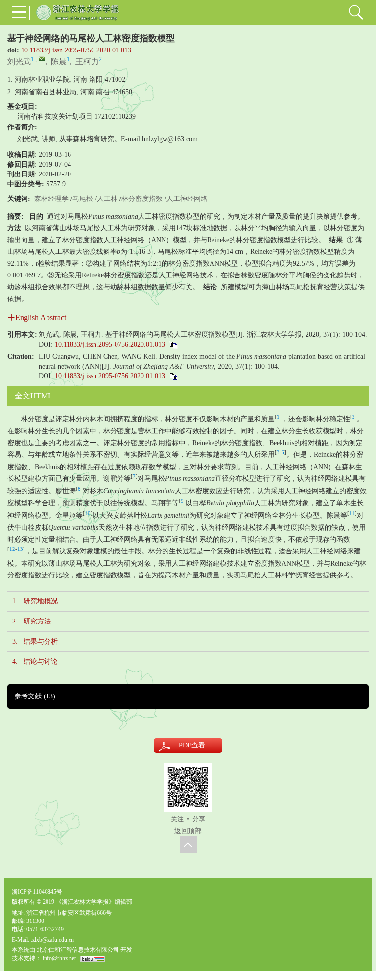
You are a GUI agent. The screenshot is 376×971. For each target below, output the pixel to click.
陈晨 (59, 61)
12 (12, 549)
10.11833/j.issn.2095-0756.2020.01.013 (76, 50)
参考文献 (34, 696)
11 (352, 513)
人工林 (107, 198)
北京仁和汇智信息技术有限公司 (78, 949)
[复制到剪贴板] (173, 344)
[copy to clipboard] (173, 376)
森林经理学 (51, 198)
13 (20, 549)
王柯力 (87, 61)
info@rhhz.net (59, 958)
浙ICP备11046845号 (37, 891)
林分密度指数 (142, 198)
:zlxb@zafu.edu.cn (52, 939)
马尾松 (82, 198)
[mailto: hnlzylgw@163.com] (41, 58)
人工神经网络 (187, 198)
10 (88, 513)
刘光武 (19, 61)
